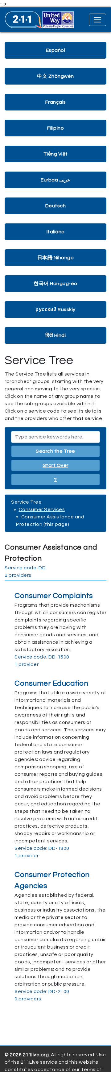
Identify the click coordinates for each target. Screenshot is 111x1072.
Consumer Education (51, 683)
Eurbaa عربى (55, 179)
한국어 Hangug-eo (55, 283)
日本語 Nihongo (55, 257)
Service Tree (26, 502)
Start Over (55, 465)
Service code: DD (25, 567)
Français (55, 102)
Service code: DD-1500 (41, 656)
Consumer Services (42, 509)
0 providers (27, 998)
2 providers (18, 575)
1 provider (26, 664)
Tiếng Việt (55, 154)
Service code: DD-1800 (41, 848)
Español (55, 50)
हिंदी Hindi (55, 335)
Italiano (56, 231)
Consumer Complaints (53, 596)
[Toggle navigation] (97, 20)
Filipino (55, 128)
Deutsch (55, 205)
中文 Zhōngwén (55, 76)
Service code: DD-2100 (41, 991)
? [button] (55, 479)
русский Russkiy (55, 309)
